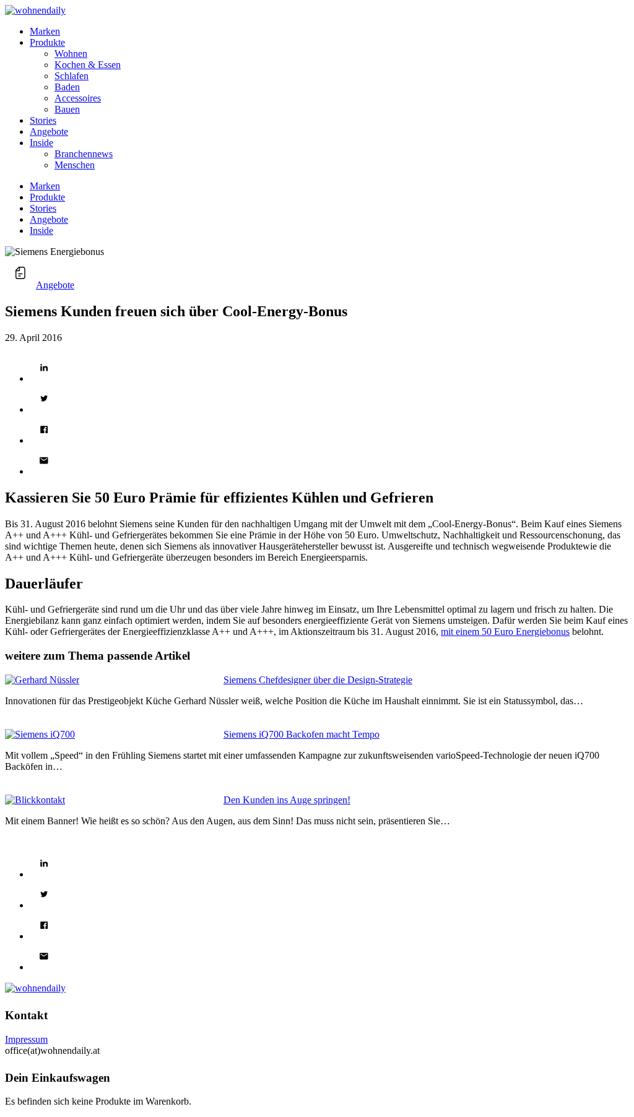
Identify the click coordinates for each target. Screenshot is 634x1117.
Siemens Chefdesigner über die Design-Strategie (318, 680)
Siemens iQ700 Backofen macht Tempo (302, 734)
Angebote (55, 285)
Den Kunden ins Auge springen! (287, 800)
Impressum (26, 1039)
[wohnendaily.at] (35, 10)
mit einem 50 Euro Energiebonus (505, 631)
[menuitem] (329, 31)
